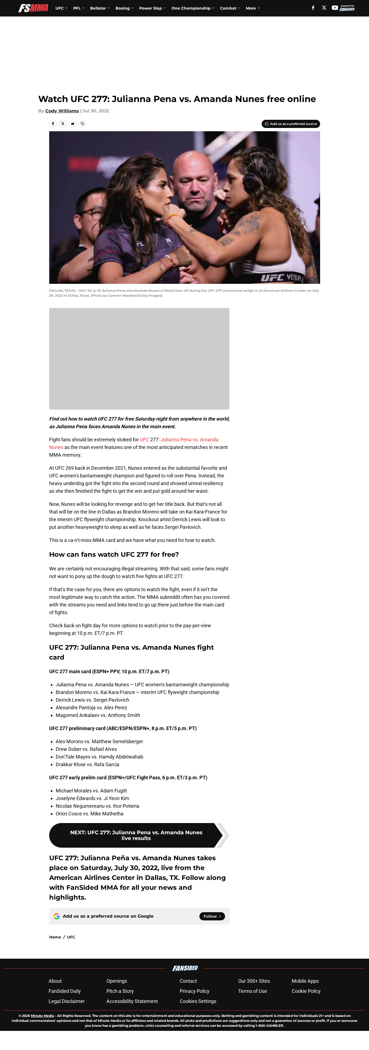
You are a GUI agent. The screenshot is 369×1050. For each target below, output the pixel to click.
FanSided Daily (65, 991)
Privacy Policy (194, 991)
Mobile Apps (305, 981)
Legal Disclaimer (67, 1001)
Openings (117, 981)
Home (55, 937)
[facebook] (313, 7)
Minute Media (42, 1016)
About (55, 981)
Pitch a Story (120, 991)
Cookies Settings (198, 1001)
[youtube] (335, 7)
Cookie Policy (306, 991)
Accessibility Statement (132, 1001)
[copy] (82, 123)
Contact (188, 981)
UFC (144, 439)
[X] (324, 7)
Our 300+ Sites (254, 981)
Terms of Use (252, 991)
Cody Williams (62, 110)
